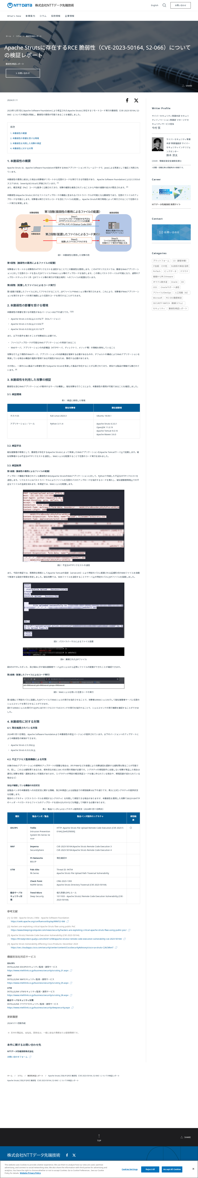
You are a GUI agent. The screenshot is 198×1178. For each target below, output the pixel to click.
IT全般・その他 (160, 266)
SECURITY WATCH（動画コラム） (168, 303)
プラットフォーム (161, 260)
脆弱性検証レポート (34, 36)
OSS (155, 287)
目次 (12, 126)
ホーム (8, 36)
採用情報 (56, 15)
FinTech (156, 271)
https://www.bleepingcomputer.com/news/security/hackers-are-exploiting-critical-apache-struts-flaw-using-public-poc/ (69, 930)
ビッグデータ (170, 271)
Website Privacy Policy (30, 1173)
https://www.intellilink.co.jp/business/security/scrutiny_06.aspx (37, 995)
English (154, 5)
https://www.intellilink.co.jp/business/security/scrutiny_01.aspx (37, 970)
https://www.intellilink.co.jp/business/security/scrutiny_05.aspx (37, 982)
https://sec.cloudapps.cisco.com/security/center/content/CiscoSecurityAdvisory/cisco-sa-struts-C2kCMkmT (62, 947)
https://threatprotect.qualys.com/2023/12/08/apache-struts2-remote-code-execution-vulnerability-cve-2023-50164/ (66, 938)
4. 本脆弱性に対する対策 (21, 148)
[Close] (193, 1169)
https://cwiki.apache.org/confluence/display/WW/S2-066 (38, 921)
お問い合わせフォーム (17, 1056)
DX (182, 282)
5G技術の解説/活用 (179, 266)
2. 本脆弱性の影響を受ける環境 (24, 138)
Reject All (150, 1169)
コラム (19, 36)
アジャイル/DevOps (162, 292)
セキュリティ (159, 308)
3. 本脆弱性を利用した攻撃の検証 (25, 143)
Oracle (174, 282)
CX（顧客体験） (180, 260)
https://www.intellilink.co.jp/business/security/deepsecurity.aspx (38, 1007)
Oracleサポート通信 (170, 287)
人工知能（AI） (182, 292)
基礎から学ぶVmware (163, 276)
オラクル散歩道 (160, 282)
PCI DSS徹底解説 (174, 297)
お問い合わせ (180, 5)
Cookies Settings (130, 1169)
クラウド (184, 271)
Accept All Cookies (172, 1169)
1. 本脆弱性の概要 (18, 133)
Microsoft (157, 297)
